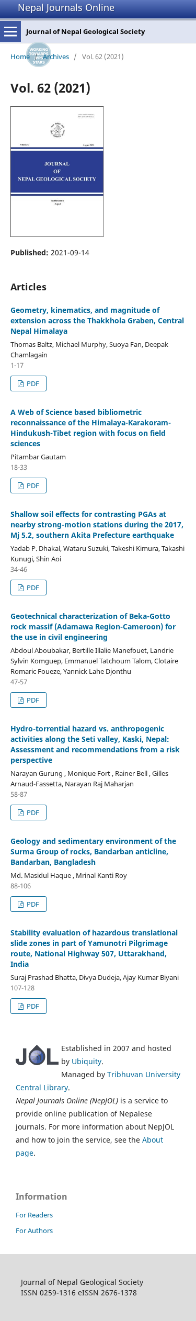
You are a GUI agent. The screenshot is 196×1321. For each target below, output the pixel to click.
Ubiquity (86, 1061)
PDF (32, 383)
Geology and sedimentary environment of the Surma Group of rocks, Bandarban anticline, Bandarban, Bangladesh (93, 851)
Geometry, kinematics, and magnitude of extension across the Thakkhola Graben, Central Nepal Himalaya (97, 320)
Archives (56, 56)
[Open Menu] (10, 31)
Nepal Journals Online (66, 7)
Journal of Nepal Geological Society (85, 31)
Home (20, 56)
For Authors (34, 1230)
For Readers (34, 1215)
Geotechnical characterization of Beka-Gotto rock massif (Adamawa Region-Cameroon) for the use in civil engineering (93, 626)
